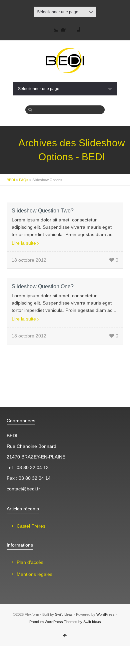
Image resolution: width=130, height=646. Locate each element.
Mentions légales (34, 574)
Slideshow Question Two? (43, 210)
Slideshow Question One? (43, 286)
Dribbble (76, 28)
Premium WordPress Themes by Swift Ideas (65, 622)
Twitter (54, 28)
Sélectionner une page (57, 12)
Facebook (65, 28)
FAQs (23, 180)
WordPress (105, 614)
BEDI (11, 180)
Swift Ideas (64, 614)
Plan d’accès (30, 562)
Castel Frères (31, 526)
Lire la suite (24, 243)
